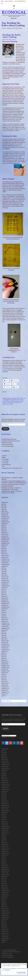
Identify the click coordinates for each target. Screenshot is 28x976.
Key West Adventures (8, 486)
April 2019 (4, 658)
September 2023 (5, 564)
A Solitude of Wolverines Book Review (11, 441)
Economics (4, 455)
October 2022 (5, 584)
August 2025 (5, 523)
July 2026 (4, 504)
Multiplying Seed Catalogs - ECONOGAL (11, 491)
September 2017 (5, 692)
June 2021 (4, 612)
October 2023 (5, 562)
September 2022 (5, 585)
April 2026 (4, 509)
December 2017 (5, 686)
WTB (2, 3)
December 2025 (5, 516)
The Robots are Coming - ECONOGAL (11, 487)
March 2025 (4, 532)
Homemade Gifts (11, 402)
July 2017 (4, 695)
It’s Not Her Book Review (8, 446)
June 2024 (4, 548)
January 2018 (5, 685)
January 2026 (5, 514)
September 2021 (5, 607)
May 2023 (4, 571)
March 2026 (4, 511)
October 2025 (5, 520)
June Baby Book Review (7, 444)
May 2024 (4, 550)
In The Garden (5, 459)
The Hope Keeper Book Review (9, 439)
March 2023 (4, 575)
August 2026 (5, 502)
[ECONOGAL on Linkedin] (14, 743)
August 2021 (5, 608)
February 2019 (5, 662)
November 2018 (5, 667)
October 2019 (5, 647)
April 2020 (4, 637)
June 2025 (4, 527)
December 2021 (5, 601)
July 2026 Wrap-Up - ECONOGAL (9, 477)
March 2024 (4, 553)
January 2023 (5, 578)
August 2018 (5, 672)
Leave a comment (9, 404)
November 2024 (5, 539)
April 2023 (4, 573)
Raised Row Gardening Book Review (17, 482)
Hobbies (8, 398)
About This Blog (9, 1)
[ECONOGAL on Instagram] (18, 743)
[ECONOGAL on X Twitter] (6, 743)
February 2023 (5, 576)
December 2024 (5, 537)
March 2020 (4, 639)
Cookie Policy (7, 969)
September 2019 (5, 649)
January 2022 (5, 600)
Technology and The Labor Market (10, 489)
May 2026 (4, 507)
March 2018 (4, 681)
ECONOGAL (14, 12)
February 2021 (5, 619)
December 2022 (5, 580)
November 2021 (5, 603)
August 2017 (5, 694)
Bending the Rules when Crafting (11, 36)
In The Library (5, 462)
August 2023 (5, 566)
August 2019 (5, 651)
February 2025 (5, 534)
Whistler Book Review (7, 442)
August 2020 (5, 630)
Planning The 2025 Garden (8, 492)
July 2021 (4, 610)
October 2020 (5, 626)
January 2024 (5, 557)
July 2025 (4, 525)
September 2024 (5, 543)
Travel (3, 466)
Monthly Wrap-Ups (6, 464)
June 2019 (4, 655)
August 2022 (5, 587)
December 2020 (5, 623)
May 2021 (4, 614)
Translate (12, 737)
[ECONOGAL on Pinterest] (21, 743)
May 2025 (4, 529)
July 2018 (4, 674)
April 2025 (4, 530)
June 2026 (4, 506)
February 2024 (5, 555)
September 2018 (5, 671)
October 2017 (5, 690)
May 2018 (4, 678)
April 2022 (4, 594)
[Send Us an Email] (14, 6)
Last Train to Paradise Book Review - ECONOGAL (13, 484)
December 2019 (5, 644)
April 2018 (4, 679)
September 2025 (5, 521)
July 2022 (4, 589)
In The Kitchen (5, 461)
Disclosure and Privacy (20, 1)
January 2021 (5, 621)
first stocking (5, 368)
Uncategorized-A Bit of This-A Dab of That (12, 468)
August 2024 (5, 545)
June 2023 (4, 569)
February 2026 (5, 513)
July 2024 (4, 546)
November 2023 (5, 561)
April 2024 (4, 552)
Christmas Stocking (14, 401)
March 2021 (4, 617)
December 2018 (5, 665)
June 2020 (4, 633)
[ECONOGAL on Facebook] (3, 743)
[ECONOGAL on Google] (10, 743)
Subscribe (5, 428)
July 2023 (4, 568)
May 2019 (4, 656)
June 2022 (4, 591)
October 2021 (5, 605)
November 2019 (5, 646)
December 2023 (5, 559)
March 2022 (4, 596)
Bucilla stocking (19, 70)
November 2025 (5, 518)
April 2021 (4, 616)
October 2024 (5, 541)
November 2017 (5, 688)
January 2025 (5, 536)
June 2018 (4, 676)
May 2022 (4, 592)
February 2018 (5, 683)
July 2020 (4, 631)
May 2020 (4, 635)
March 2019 (4, 660)
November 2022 (5, 582)
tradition (11, 367)
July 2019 (4, 653)
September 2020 (5, 628)
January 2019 (5, 663)
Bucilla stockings (6, 401)
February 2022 (5, 598)
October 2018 (5, 669)
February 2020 (5, 640)
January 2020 (5, 642)
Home (2, 1)
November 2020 (5, 624)
